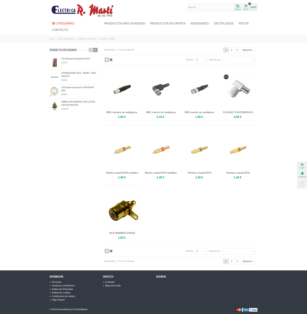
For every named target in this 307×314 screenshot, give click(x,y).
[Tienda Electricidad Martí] (82, 10)
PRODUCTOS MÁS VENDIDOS (124, 23)
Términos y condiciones (62, 285)
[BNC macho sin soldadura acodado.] (161, 89)
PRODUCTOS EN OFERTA (168, 23)
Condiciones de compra (62, 296)
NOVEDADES (200, 23)
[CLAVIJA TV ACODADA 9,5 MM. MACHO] (238, 89)
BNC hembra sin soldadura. (122, 112)
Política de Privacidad (61, 289)
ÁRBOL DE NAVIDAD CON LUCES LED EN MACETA (78, 103)
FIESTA (244, 23)
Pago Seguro (57, 300)
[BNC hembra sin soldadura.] (122, 89)
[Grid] (107, 60)
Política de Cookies (60, 292)
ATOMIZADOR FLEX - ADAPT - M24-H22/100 (78, 74)
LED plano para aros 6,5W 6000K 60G (77, 89)
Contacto (108, 276)
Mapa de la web (112, 285)
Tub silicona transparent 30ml (75, 58)
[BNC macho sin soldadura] (199, 89)
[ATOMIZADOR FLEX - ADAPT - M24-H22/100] (55, 77)
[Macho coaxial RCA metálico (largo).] (161, 150)
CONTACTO (60, 29)
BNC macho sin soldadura (199, 112)
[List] (111, 60)
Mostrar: (190, 60)
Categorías (65, 23)
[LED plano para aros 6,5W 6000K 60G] (55, 91)
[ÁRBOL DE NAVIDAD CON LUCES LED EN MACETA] (55, 106)
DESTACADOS (224, 23)
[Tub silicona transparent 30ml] (55, 62)
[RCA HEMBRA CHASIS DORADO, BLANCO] (122, 210)
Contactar (109, 282)
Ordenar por (214, 60)
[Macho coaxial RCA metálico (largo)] (122, 150)
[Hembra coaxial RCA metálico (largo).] (199, 150)
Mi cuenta (55, 282)
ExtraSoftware (81, 309)
